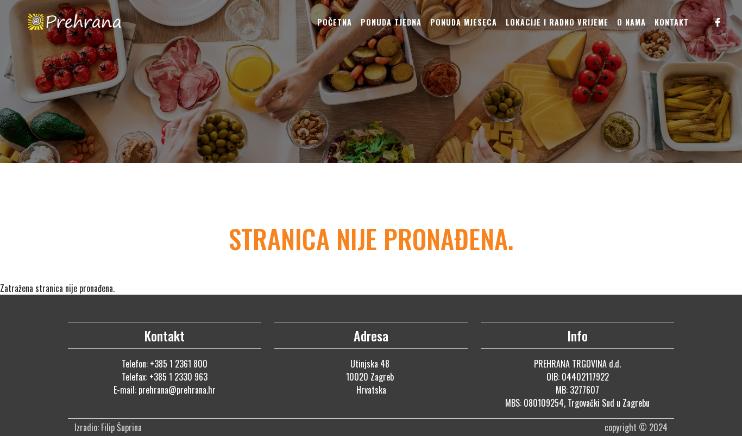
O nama (631, 22)
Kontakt (672, 22)
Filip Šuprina (122, 427)
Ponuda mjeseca (463, 22)
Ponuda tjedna (391, 22)
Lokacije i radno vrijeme (557, 22)
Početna (334, 22)
